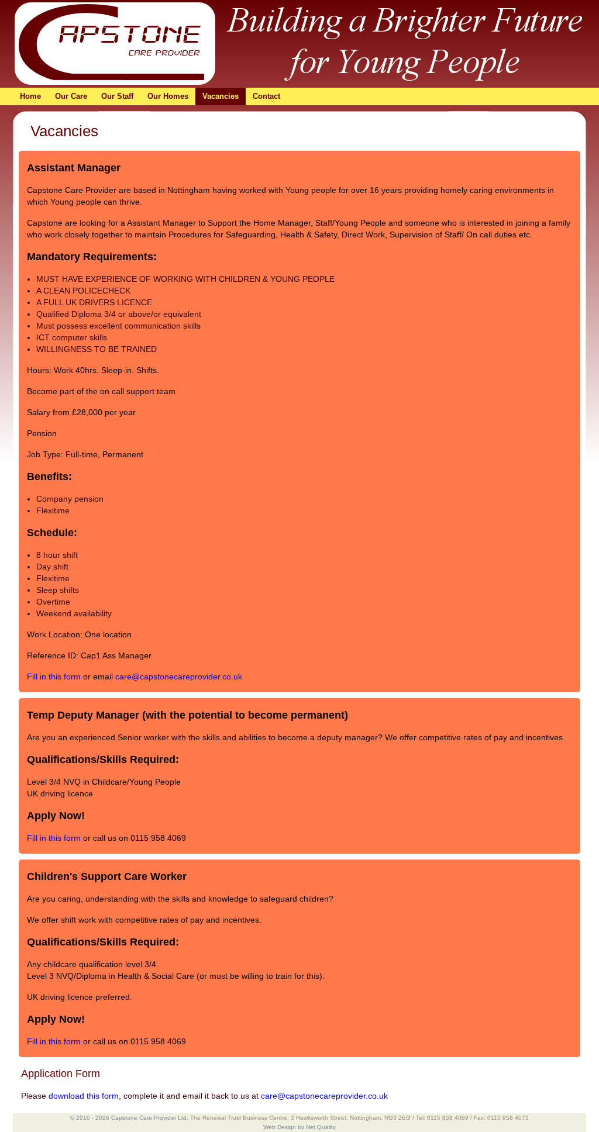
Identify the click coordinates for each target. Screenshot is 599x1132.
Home (30, 96)
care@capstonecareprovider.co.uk (178, 676)
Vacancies (220, 96)
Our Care (71, 96)
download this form (84, 1095)
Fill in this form (54, 676)
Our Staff (117, 96)
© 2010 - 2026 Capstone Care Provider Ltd (128, 1117)
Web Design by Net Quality (299, 1127)
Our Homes (167, 96)
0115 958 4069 (158, 838)
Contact (266, 96)
